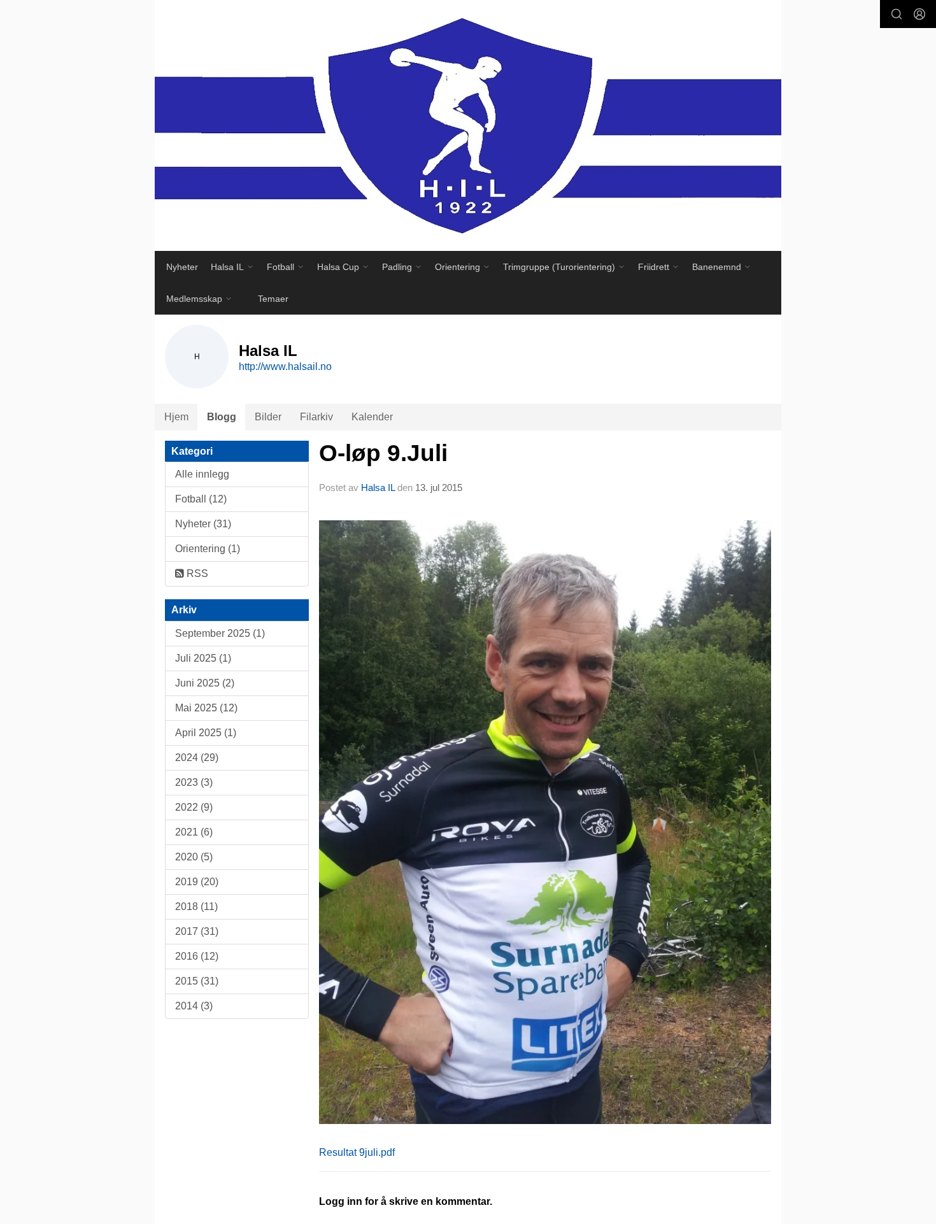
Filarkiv (316, 416)
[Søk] (896, 14)
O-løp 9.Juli (383, 453)
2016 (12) (196, 956)
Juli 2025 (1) (203, 658)
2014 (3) (194, 1005)
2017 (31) (196, 931)
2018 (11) (196, 906)
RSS (196, 573)
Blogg (221, 416)
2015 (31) (196, 981)
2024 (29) (196, 757)
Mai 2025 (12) (206, 707)
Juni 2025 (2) (204, 683)
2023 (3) (194, 782)
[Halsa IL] (468, 125)
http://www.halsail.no (285, 366)
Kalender (372, 416)
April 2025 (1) (205, 732)
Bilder (268, 416)
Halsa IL (379, 487)
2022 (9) (194, 807)
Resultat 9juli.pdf (357, 1152)
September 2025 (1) (220, 633)
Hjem (176, 416)
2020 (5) (194, 856)
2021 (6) (194, 832)
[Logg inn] (919, 14)
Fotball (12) (201, 499)
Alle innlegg (202, 474)
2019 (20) (196, 881)
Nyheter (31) (203, 523)
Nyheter (182, 267)
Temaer (273, 299)
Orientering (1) (207, 548)
